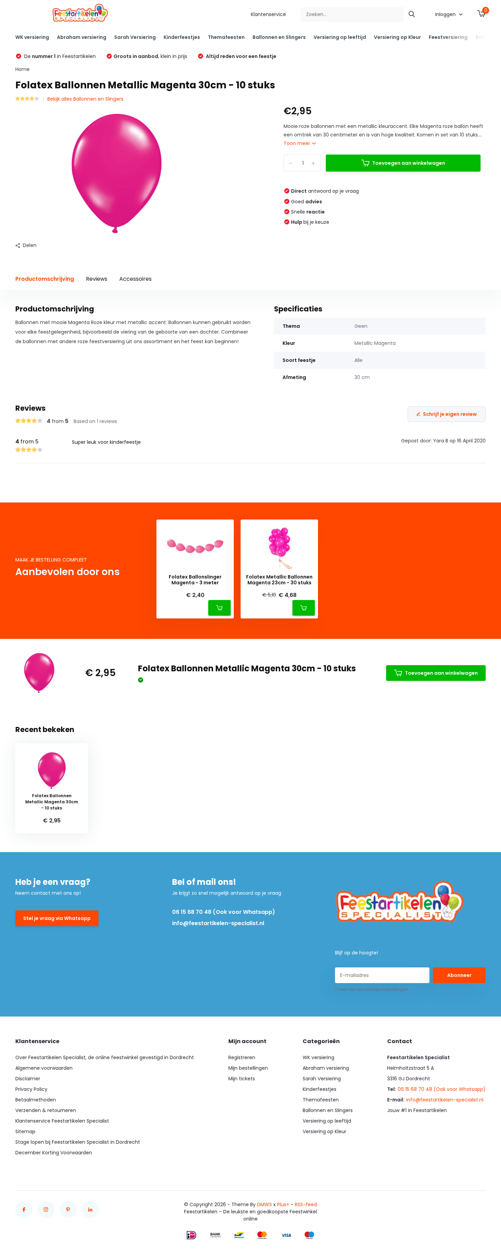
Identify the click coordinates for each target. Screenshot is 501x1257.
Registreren (241, 1057)
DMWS (264, 1204)
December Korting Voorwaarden (53, 1152)
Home (22, 69)
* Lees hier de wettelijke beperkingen (371, 989)
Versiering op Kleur (397, 37)
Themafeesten (226, 37)
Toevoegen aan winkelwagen (408, 163)
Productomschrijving (44, 279)
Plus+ (283, 1204)
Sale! (481, 37)
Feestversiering (448, 37)
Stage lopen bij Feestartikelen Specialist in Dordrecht (77, 1142)
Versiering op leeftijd (340, 37)
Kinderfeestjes (182, 37)
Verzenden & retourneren (45, 1110)
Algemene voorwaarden (44, 1068)
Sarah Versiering (135, 37)
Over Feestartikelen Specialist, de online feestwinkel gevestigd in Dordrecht (104, 1057)
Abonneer (459, 975)
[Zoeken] (412, 14)
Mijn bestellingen (248, 1068)
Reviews (96, 279)
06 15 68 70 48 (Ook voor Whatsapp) (223, 912)
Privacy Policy (31, 1089)
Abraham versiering (81, 37)
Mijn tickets (241, 1078)
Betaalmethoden (35, 1099)
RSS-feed (306, 1204)
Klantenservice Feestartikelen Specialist (62, 1120)
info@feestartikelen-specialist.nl (218, 923)
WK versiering (32, 37)
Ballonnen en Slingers (279, 37)
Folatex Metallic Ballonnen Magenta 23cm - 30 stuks (279, 580)
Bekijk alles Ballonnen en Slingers (85, 99)
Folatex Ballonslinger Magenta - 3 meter (195, 580)
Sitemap (25, 1131)
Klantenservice (268, 14)
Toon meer (298, 143)
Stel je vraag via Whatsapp (57, 918)
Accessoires (135, 279)
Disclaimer (27, 1078)
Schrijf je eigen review (450, 414)
